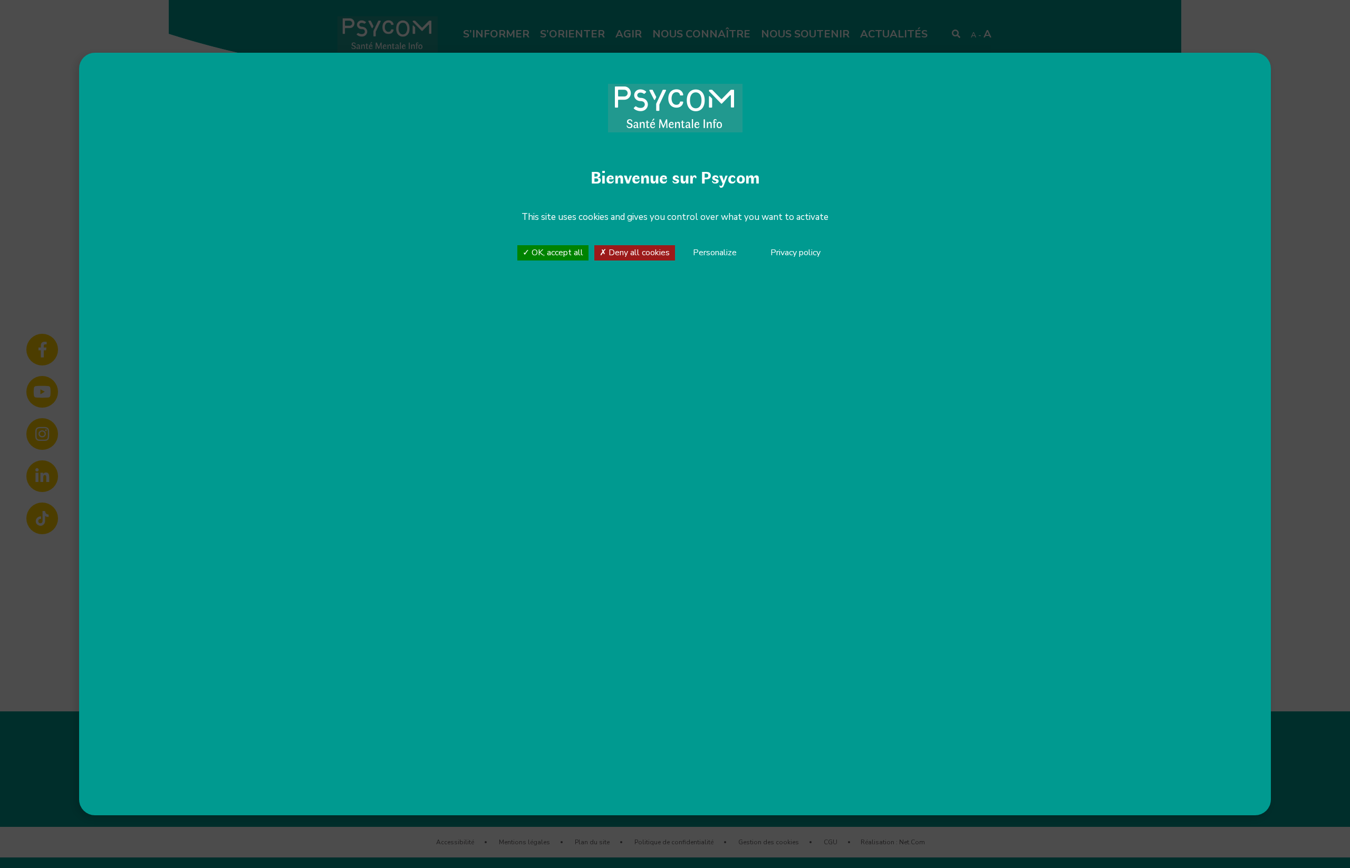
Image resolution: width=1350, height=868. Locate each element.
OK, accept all (556, 252)
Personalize (715, 253)
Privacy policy (795, 252)
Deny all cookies (638, 252)
